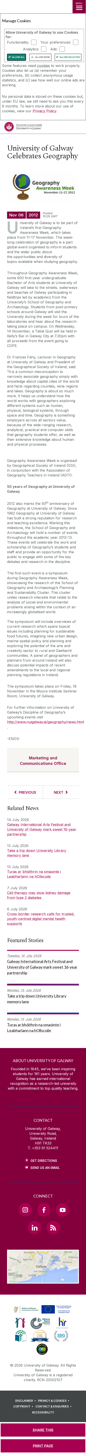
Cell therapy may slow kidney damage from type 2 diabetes (38, 895)
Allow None (42, 57)
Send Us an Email (45, 1168)
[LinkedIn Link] (34, 1227)
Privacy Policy (44, 111)
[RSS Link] (53, 1227)
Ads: (54, 49)
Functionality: (18, 42)
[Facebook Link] (43, 1209)
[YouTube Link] (62, 1209)
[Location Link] (43, 1280)
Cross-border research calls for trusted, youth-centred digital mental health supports (41, 919)
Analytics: (31, 49)
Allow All (18, 57)
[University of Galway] (23, 128)
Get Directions (43, 1160)
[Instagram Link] (25, 1209)
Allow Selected (70, 57)
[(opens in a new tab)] (43, 1314)
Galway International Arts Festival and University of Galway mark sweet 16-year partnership (41, 829)
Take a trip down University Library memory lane (36, 853)
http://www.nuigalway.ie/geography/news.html (45, 722)
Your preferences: (55, 42)
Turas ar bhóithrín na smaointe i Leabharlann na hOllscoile (34, 874)
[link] (42, 1309)
